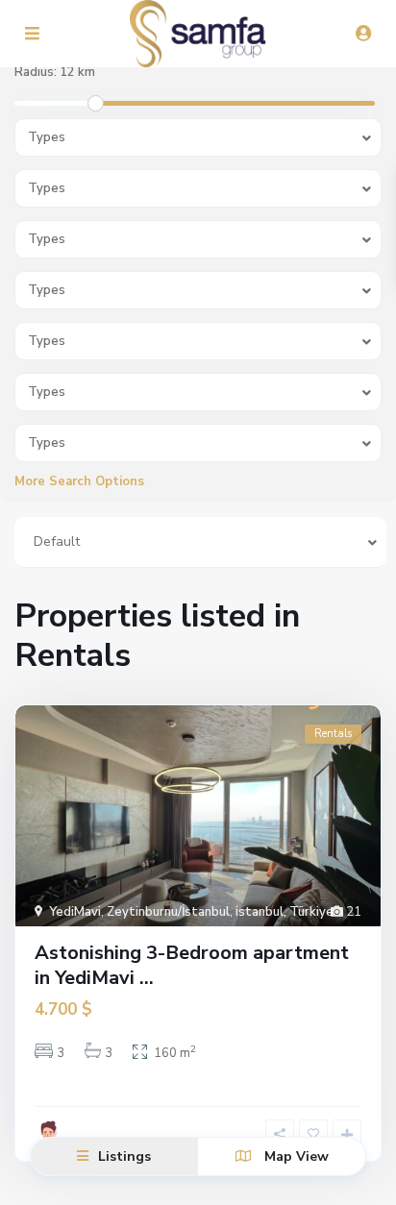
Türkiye (311, 912)
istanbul (259, 912)
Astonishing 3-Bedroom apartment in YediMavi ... (192, 965)
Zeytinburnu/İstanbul (168, 912)
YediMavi (75, 912)
